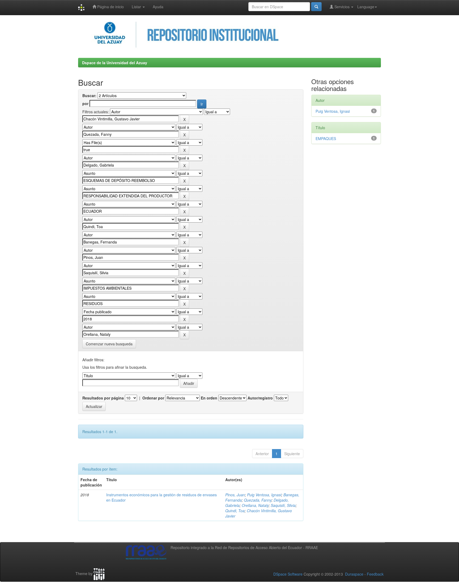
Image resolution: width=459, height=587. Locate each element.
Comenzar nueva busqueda (109, 343)
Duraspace (354, 574)
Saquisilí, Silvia (283, 505)
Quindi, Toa (235, 510)
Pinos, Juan (235, 494)
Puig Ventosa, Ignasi (264, 494)
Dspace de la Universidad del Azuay (114, 62)
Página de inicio (110, 6)
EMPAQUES (326, 138)
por (85, 103)
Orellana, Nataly (255, 505)
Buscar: (89, 95)
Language (365, 6)
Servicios (342, 6)
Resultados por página (103, 398)
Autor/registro (260, 398)
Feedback (375, 574)
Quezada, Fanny (257, 500)
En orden (209, 398)
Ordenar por (153, 398)
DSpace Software (288, 574)
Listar (137, 6)
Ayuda (158, 6)
